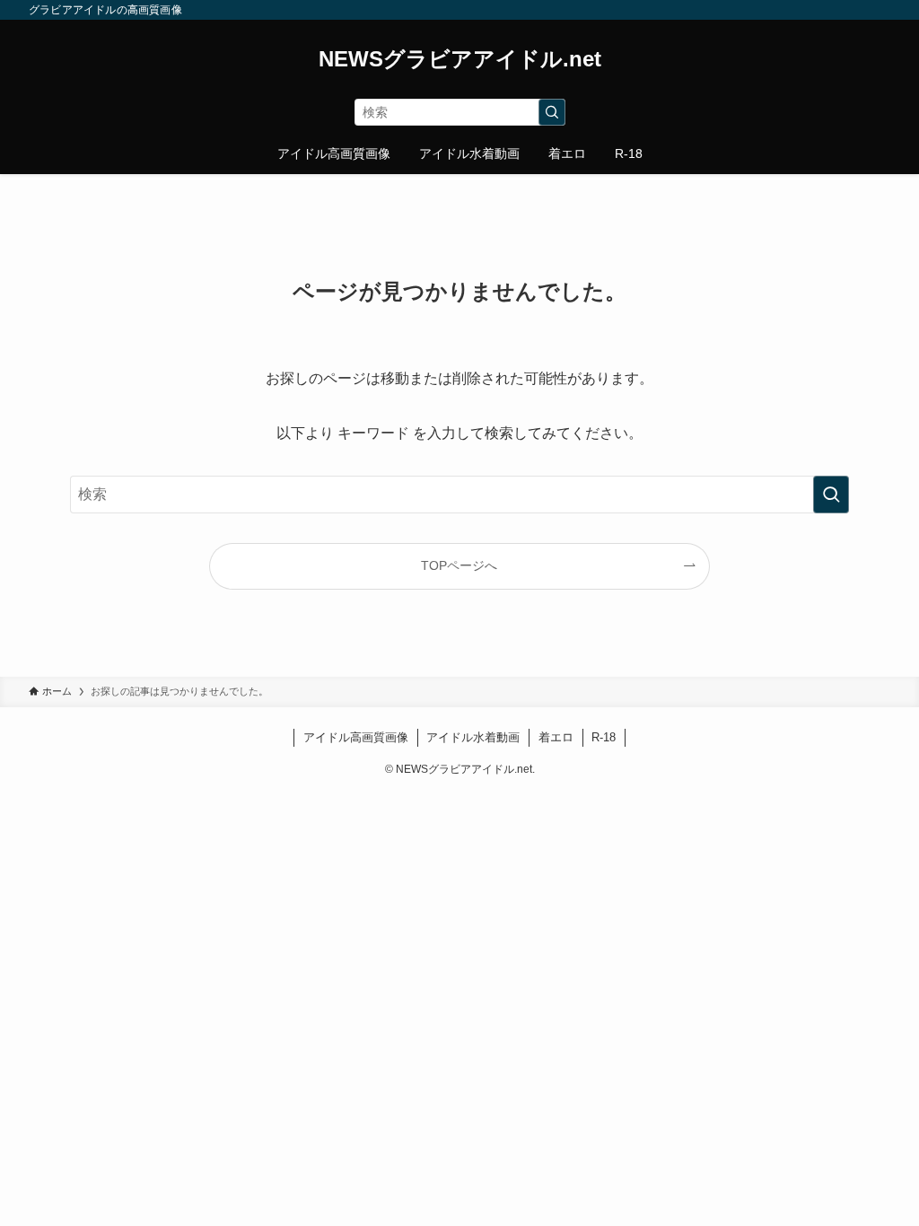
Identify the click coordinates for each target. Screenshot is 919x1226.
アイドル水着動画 (473, 737)
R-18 (603, 737)
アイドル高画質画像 (355, 737)
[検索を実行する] (551, 112)
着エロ (555, 737)
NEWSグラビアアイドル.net (460, 59)
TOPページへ (459, 565)
